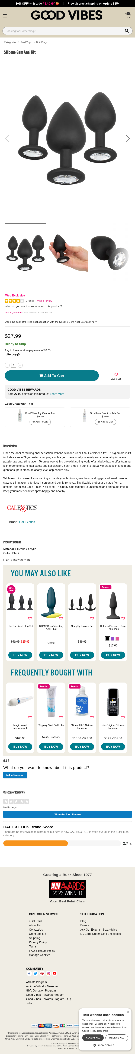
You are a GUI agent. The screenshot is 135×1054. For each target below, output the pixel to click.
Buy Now (20, 655)
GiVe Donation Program (41, 990)
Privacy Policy (38, 942)
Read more (102, 1031)
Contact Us (36, 929)
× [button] (127, 1012)
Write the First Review (67, 814)
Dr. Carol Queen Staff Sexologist (100, 934)
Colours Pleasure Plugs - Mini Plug (113, 627)
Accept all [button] (93, 1037)
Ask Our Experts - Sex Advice (98, 929)
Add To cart (54, 375)
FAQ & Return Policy (42, 950)
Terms (33, 946)
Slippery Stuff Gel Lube (51, 725)
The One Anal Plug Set (20, 626)
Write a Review (44, 300)
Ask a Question (13, 312)
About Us (35, 925)
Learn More (57, 394)
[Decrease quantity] (7, 365)
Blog (83, 921)
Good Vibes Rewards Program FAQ (48, 999)
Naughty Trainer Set (82, 626)
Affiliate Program (36, 982)
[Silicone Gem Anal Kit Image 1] (67, 138)
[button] (5, 15)
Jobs (29, 1003)
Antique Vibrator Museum (42, 986)
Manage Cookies (39, 955)
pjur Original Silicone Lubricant (113, 727)
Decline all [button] (116, 1037)
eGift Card (35, 921)
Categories (10, 42)
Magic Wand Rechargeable (20, 727)
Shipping (34, 938)
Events (84, 925)
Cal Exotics (27, 522)
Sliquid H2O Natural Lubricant (82, 727)
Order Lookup (37, 934)
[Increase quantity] (20, 365)
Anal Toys (26, 42)
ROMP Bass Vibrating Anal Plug (51, 627)
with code (37, 3)
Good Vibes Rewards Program (45, 994)
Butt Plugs (41, 42)
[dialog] (105, 1029)
